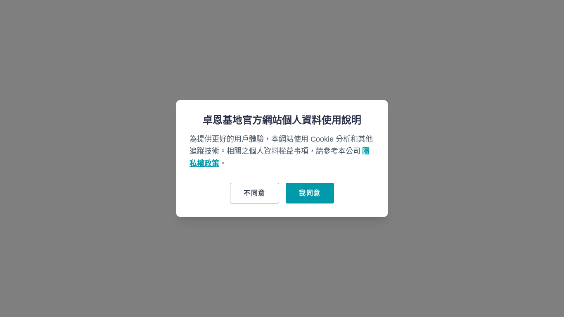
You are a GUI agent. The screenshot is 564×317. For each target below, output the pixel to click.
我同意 (310, 192)
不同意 (254, 192)
